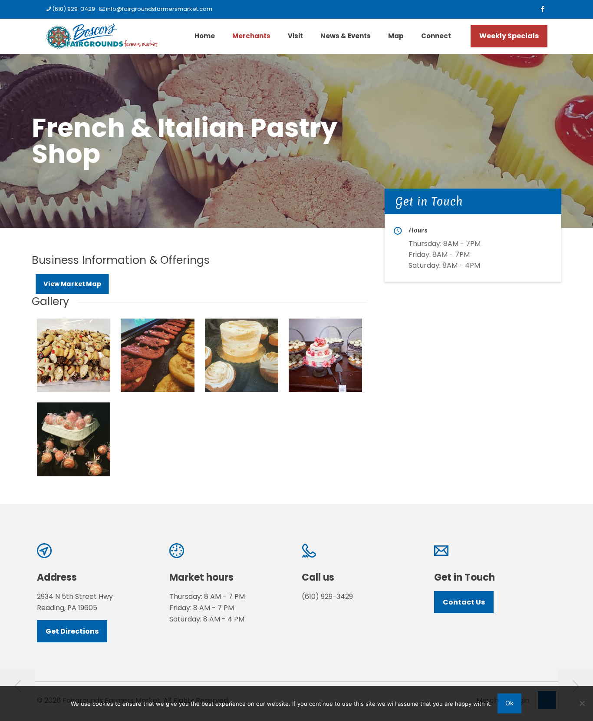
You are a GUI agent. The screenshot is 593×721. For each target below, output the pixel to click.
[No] (582, 703)
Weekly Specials (509, 36)
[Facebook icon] (542, 8)
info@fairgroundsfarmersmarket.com (159, 9)
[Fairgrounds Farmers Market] (102, 36)
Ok (509, 703)
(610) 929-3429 (73, 9)
